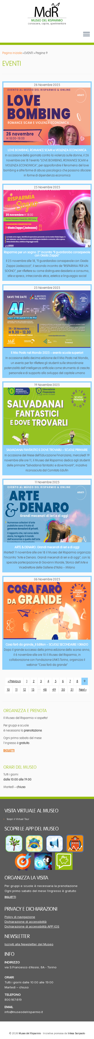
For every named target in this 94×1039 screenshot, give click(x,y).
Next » (82, 690)
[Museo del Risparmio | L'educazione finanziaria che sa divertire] (47, 13)
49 (54, 690)
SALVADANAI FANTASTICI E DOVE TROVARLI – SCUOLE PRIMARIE (47, 450)
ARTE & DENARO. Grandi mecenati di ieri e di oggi (47, 547)
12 (24, 690)
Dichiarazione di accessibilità (26, 921)
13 (32, 690)
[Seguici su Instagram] (30, 38)
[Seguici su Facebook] (8, 38)
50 (63, 690)
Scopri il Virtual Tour (18, 819)
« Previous (14, 681)
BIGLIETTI (9, 750)
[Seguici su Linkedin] (23, 38)
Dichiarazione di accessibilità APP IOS (32, 926)
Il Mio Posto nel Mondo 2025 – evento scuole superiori (47, 353)
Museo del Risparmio (30, 1033)
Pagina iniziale (12, 53)
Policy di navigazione (20, 917)
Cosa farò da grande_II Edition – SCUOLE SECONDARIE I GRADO (47, 644)
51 (71, 690)
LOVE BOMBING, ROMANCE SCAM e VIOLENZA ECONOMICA (47, 150)
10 (8, 690)
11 (16, 690)
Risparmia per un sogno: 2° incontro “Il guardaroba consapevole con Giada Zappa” (47, 253)
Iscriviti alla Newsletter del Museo (29, 944)
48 (45, 690)
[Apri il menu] (86, 34)
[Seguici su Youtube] (16, 38)
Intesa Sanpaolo (76, 1033)
